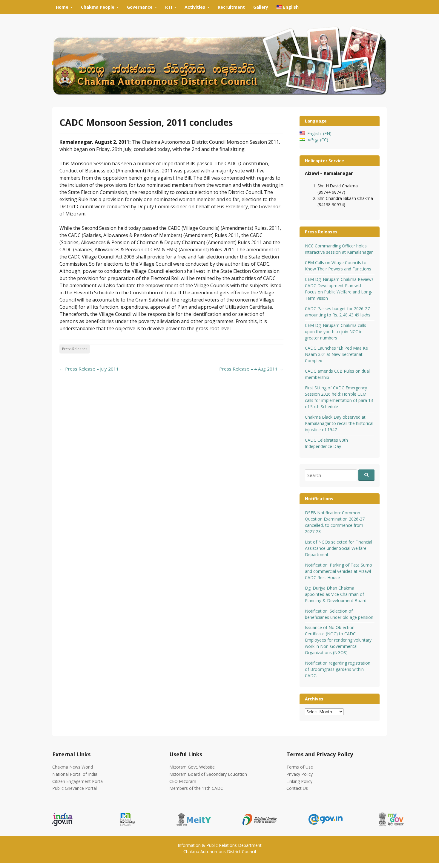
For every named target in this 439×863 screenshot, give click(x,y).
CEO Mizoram (182, 781)
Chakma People (97, 7)
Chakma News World (72, 767)
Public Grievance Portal (74, 788)
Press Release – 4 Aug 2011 (251, 369)
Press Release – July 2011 (89, 369)
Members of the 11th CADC (196, 788)
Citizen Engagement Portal (78, 781)
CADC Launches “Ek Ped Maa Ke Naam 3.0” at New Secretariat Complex (336, 354)
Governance (140, 7)
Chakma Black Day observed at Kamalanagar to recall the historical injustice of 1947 (339, 423)
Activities (195, 7)
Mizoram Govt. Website (192, 767)
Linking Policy (299, 781)
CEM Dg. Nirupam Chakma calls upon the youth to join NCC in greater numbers (335, 331)
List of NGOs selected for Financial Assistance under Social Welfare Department (338, 548)
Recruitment (231, 7)
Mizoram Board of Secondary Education (208, 774)
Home (62, 7)
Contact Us (297, 788)
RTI (168, 7)
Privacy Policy (299, 774)
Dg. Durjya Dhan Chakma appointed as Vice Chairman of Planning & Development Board (335, 594)
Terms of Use (299, 767)
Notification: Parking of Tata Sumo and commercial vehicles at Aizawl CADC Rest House (338, 571)
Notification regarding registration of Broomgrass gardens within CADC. (337, 669)
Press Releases (74, 348)
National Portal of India (74, 774)
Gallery (260, 7)
